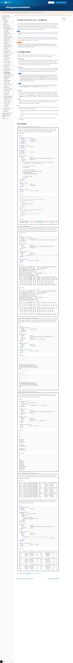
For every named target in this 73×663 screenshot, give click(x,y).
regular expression (37, 68)
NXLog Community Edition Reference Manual (7, 114)
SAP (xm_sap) (6, 92)
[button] (2, 2)
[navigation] (0, 15)
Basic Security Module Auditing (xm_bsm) (8, 37)
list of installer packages (42, 33)
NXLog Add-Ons (5, 118)
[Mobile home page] (15, 15)
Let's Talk (51, 2)
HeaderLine (40, 56)
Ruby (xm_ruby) (7, 90)
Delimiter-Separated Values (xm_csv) (8, 46)
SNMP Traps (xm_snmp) (6, 94)
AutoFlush (32, 79)
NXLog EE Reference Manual (6, 17)
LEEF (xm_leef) (6, 68)
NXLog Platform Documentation (38, 12)
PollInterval (45, 78)
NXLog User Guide (5, 15)
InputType (38, 29)
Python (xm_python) (8, 84)
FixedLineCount (32, 56)
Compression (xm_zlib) (6, 105)
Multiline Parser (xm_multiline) (7, 73)
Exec (45, 107)
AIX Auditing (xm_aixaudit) (6, 32)
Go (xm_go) (6, 59)
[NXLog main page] (7, 2)
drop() (54, 118)
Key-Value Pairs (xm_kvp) (7, 66)
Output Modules (6, 25)
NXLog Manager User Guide (6, 116)
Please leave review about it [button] (35, 573)
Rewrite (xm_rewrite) (8, 88)
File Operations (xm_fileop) (7, 56)
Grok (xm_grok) (7, 61)
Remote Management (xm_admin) (8, 29)
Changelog (5, 111)
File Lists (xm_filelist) (8, 53)
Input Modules (6, 24)
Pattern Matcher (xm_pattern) (7, 81)
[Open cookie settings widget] (1, 661)
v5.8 (70, 15)
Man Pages (5, 19)
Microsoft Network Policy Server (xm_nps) (7, 78)
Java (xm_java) (7, 62)
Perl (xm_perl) (6, 83)
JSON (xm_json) (7, 64)
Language (5, 22)
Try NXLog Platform (60, 2)
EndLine (46, 79)
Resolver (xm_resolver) (6, 87)
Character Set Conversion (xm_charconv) (7, 43)
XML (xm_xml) (6, 103)
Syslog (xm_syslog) (8, 98)
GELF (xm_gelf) (7, 58)
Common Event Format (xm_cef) (7, 40)
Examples (63, 20)
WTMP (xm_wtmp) (7, 101)
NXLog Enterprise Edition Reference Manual (25, 15)
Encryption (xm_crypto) (6, 49)
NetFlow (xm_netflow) (8, 75)
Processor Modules (7, 108)
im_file (54, 76)
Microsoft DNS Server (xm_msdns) (8, 70)
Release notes (6, 109)
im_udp (42, 45)
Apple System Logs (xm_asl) (7, 35)
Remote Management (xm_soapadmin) (8, 97)
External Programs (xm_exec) (7, 52)
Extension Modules (6, 27)
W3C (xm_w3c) (7, 100)
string (30, 68)
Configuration (6, 21)
